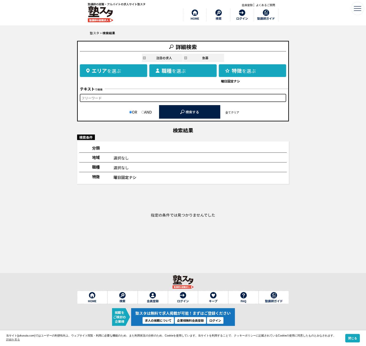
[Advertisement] (183, 261)
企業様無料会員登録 (190, 320)
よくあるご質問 (265, 5)
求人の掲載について (158, 320)
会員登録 (247, 5)
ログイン (215, 320)
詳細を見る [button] (13, 339)
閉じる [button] (352, 338)
